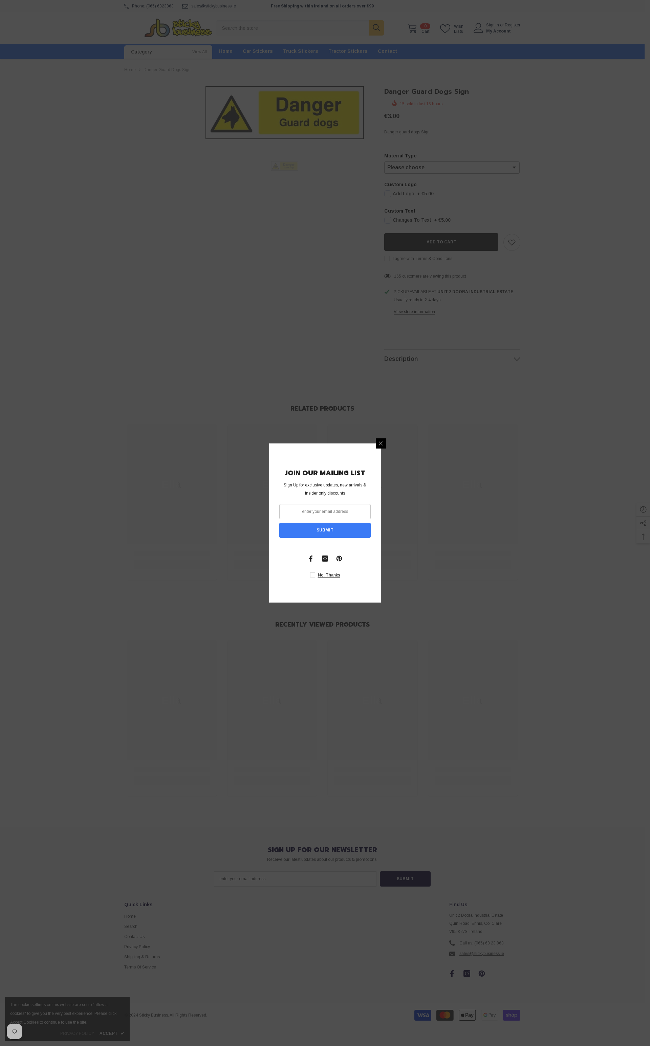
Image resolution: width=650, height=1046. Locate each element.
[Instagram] (325, 558)
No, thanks (329, 575)
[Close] (381, 443)
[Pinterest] (339, 558)
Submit (325, 530)
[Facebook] (311, 558)
